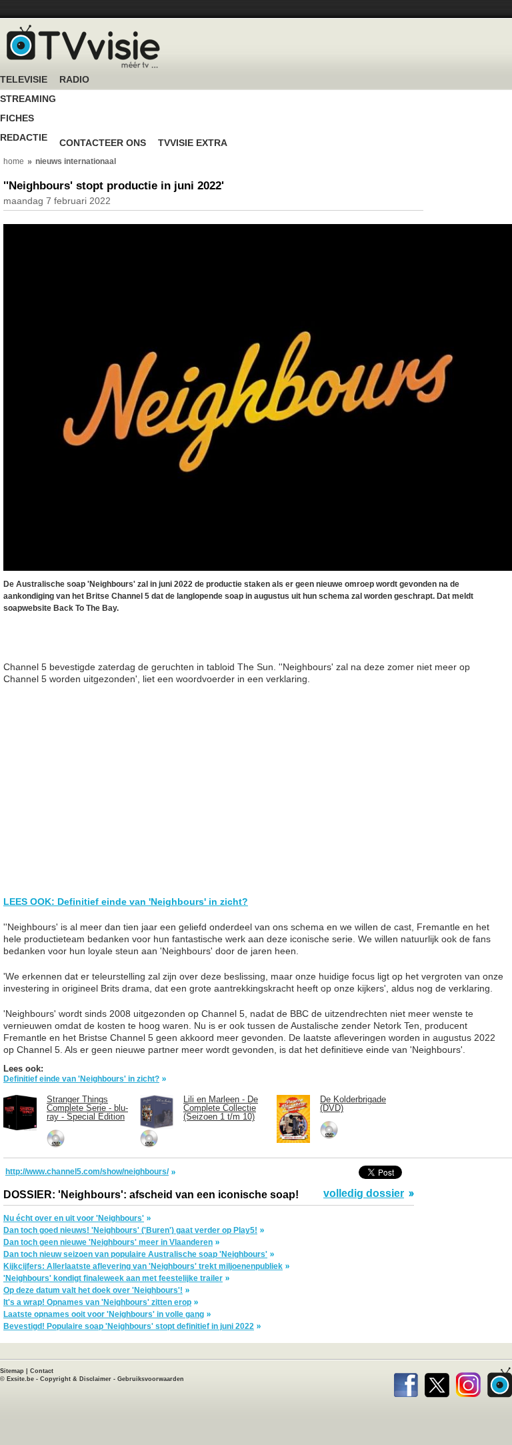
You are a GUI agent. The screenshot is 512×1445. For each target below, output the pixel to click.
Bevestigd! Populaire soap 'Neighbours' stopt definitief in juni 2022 (128, 1326)
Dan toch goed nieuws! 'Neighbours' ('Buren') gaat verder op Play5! (130, 1230)
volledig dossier (363, 1193)
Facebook (405, 1382)
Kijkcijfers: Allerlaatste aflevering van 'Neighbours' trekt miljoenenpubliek (143, 1266)
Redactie (23, 138)
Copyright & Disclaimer (75, 1379)
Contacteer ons (102, 143)
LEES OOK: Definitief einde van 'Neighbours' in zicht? (125, 901)
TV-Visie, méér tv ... (83, 46)
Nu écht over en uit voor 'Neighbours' (73, 1218)
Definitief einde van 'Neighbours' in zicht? (81, 1079)
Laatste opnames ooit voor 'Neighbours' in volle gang (103, 1314)
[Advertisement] (110, 644)
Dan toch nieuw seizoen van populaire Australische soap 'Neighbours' (135, 1254)
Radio (74, 80)
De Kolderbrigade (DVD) (353, 1103)
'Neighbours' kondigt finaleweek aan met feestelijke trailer (113, 1278)
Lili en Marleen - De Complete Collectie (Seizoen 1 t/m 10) (220, 1108)
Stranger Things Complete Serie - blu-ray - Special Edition (87, 1108)
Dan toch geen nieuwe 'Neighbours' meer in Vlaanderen (108, 1242)
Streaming (28, 99)
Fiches (17, 118)
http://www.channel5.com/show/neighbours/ (87, 1171)
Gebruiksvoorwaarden (150, 1379)
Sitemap (12, 1371)
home (13, 161)
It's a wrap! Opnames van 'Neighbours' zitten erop (97, 1302)
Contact (41, 1371)
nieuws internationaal (75, 161)
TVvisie (499, 1382)
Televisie (23, 80)
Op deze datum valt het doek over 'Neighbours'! (93, 1290)
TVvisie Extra (192, 143)
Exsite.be (20, 1379)
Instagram (468, 1382)
